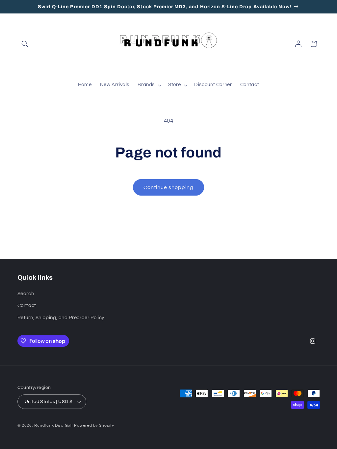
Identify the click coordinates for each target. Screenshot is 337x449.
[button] (25, 43)
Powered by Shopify (94, 425)
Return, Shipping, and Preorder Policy (60, 317)
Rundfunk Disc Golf (53, 425)
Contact (26, 305)
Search (25, 293)
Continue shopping (168, 187)
